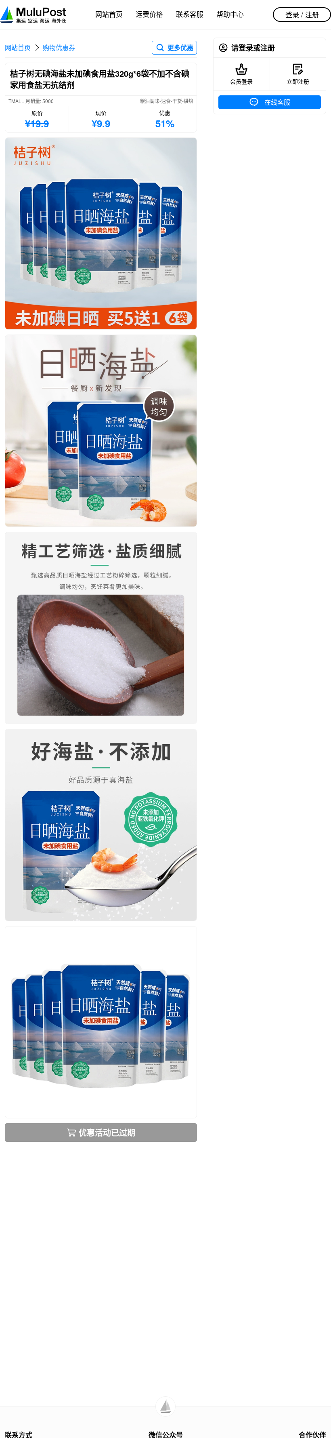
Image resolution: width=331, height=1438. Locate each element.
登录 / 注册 (302, 14)
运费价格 (149, 14)
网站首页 (109, 14)
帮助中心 (230, 14)
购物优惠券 (59, 47)
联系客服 (189, 14)
